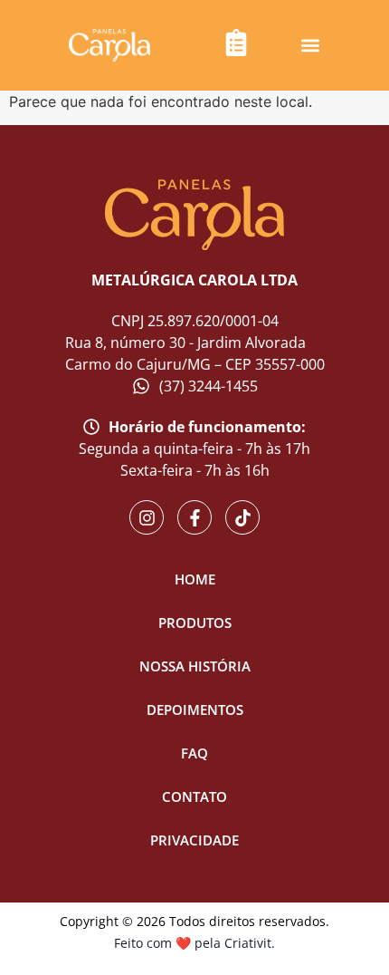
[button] (311, 46)
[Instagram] (146, 517)
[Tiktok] (242, 517)
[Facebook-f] (194, 517)
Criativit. (249, 942)
